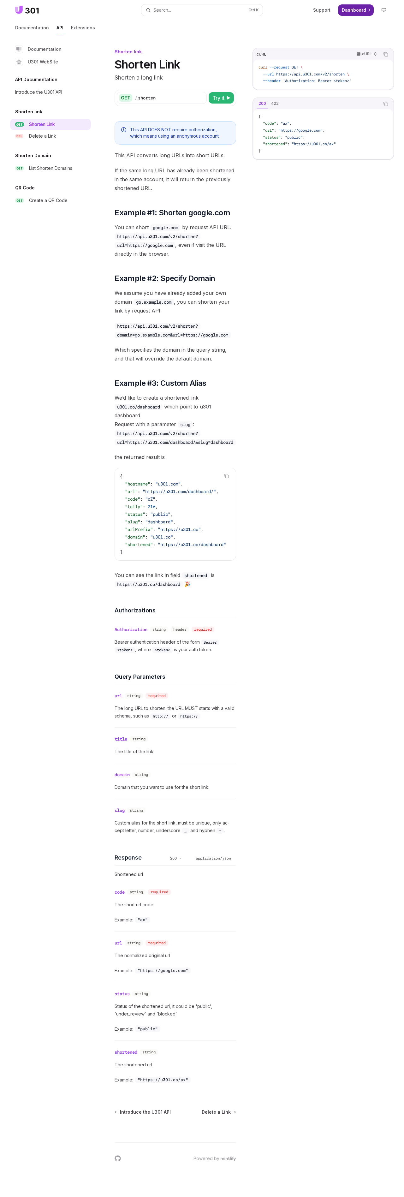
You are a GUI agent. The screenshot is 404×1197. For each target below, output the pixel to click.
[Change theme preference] (384, 10)
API (59, 27)
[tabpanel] (323, 134)
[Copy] (201, 98)
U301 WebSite (43, 61)
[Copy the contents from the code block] (386, 54)
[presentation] (175, 514)
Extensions (83, 27)
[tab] (262, 103)
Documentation (32, 27)
